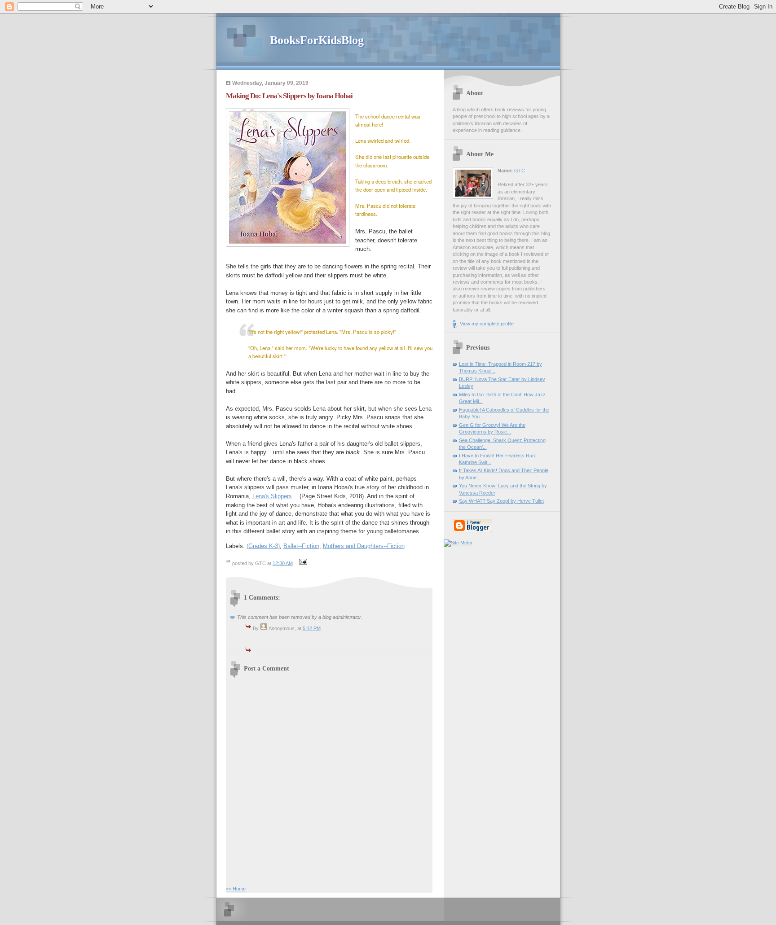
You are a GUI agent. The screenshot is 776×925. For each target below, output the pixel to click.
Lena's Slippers (272, 496)
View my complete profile (487, 323)
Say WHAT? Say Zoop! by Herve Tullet (501, 501)
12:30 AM (283, 563)
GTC (519, 170)
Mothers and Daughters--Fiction (364, 546)
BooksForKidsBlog (317, 40)
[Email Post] (302, 563)
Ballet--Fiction (301, 546)
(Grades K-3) (263, 546)
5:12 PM (312, 628)
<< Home (236, 888)
